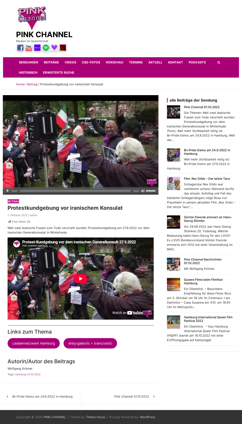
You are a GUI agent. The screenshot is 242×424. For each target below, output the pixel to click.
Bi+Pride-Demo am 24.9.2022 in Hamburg (42, 396)
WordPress (147, 417)
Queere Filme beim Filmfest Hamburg (203, 281)
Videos (70, 62)
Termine (136, 62)
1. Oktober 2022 (17, 215)
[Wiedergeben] (8, 191)
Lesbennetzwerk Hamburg (33, 343)
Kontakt (175, 62)
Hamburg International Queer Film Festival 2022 (208, 319)
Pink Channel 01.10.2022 (131, 396)
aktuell (155, 62)
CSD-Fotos (91, 62)
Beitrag (13, 201)
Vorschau (114, 62)
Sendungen (28, 62)
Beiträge (51, 62)
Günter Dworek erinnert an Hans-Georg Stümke (208, 219)
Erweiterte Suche (58, 72)
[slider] (151, 190)
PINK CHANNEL (44, 34)
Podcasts (197, 62)
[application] (80, 191)
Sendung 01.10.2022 (27, 374)
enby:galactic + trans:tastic (90, 343)
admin (33, 215)
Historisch (28, 72)
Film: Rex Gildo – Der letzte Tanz (207, 178)
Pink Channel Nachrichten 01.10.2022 (203, 261)
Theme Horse (95, 417)
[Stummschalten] (143, 191)
